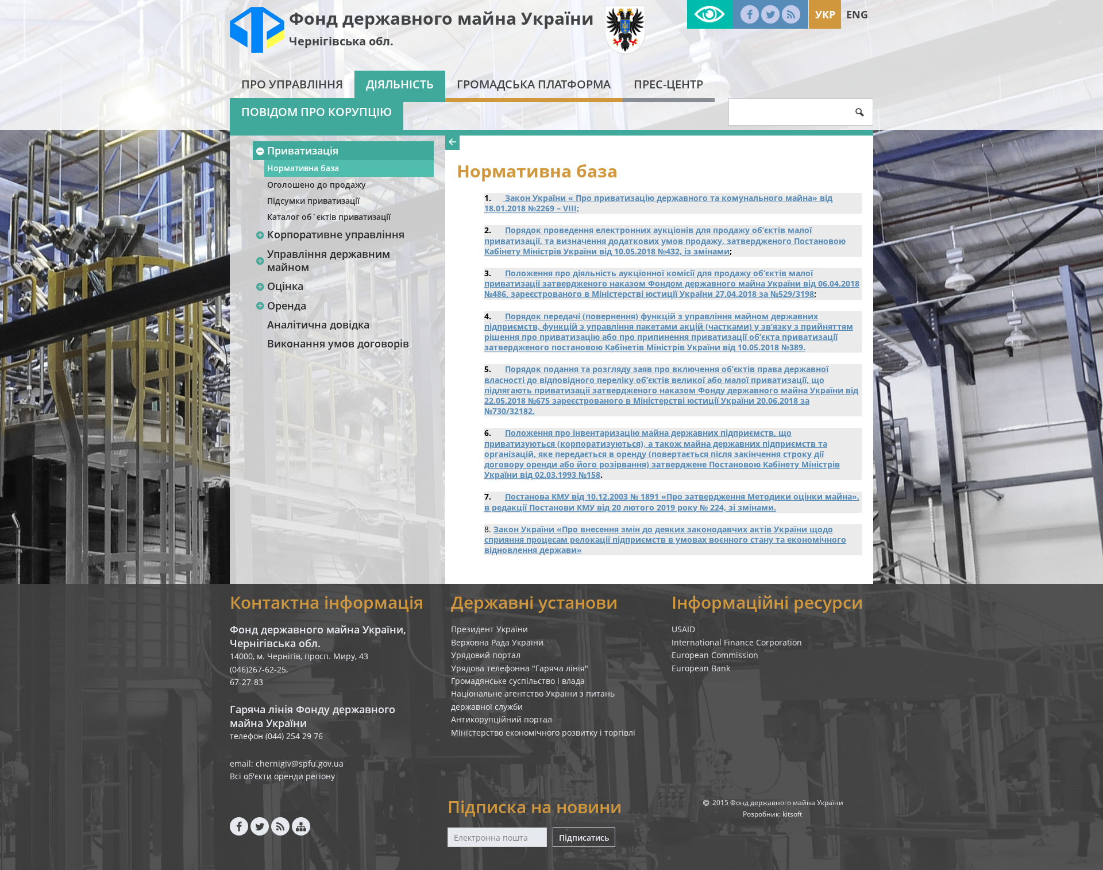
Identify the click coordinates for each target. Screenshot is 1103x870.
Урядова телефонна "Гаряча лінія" (519, 668)
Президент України (489, 629)
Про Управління (292, 84)
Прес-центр (668, 84)
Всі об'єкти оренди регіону (282, 776)
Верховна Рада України (497, 642)
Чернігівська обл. (341, 41)
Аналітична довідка (318, 324)
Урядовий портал (485, 654)
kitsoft (792, 814)
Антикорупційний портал (501, 719)
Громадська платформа (534, 84)
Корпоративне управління (335, 234)
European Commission (715, 654)
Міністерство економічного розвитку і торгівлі (543, 732)
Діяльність (400, 84)
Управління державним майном (328, 260)
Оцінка (285, 286)
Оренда (286, 305)
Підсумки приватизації (313, 200)
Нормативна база (303, 168)
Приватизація (302, 150)
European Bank (701, 668)
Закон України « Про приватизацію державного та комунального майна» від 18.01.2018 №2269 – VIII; (658, 203)
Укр (825, 14)
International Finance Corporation (737, 642)
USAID (683, 629)
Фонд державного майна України (441, 18)
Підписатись (584, 837)
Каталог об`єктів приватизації (329, 216)
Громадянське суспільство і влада (518, 680)
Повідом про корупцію (316, 111)
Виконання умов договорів (338, 343)
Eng (857, 14)
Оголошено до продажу (316, 184)
